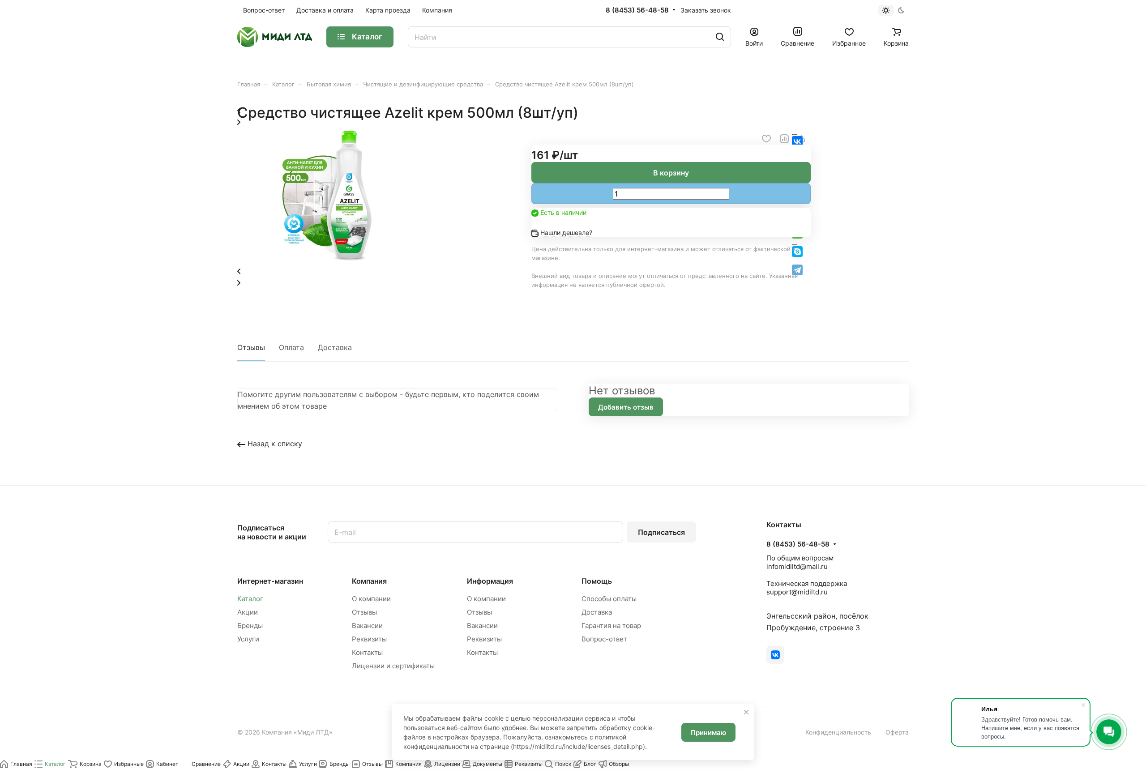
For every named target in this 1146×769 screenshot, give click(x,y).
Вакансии (367, 625)
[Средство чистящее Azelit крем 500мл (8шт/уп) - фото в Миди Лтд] (326, 258)
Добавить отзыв (626, 407)
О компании (371, 598)
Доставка (335, 347)
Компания (369, 581)
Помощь (597, 581)
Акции (247, 612)
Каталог (250, 598)
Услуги (248, 639)
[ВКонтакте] (775, 655)
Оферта (897, 732)
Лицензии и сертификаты (393, 666)
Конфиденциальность (838, 732)
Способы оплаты (609, 598)
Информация (490, 581)
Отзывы (251, 347)
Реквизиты (369, 639)
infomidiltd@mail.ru (797, 566)
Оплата (291, 347)
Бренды (250, 625)
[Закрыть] (746, 712)
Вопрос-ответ (604, 639)
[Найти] (720, 36)
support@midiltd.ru (797, 592)
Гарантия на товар (611, 625)
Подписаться (661, 532)
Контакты (367, 652)
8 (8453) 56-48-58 (637, 10)
